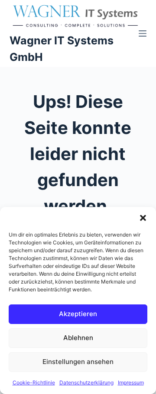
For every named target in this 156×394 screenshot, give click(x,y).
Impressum (131, 382)
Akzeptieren (78, 314)
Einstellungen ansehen (78, 361)
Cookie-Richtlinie (34, 382)
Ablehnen (78, 338)
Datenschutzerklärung (86, 382)
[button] (143, 218)
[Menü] (142, 33)
